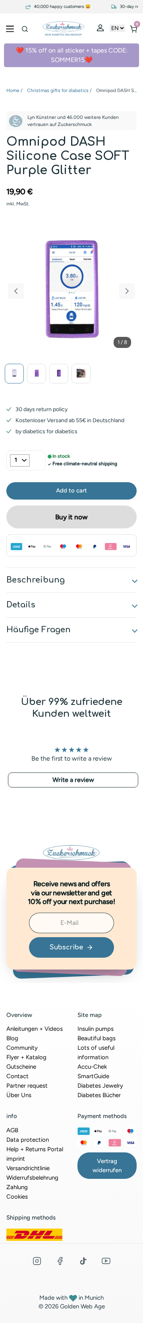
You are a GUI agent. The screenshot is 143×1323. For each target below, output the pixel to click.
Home (12, 90)
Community (22, 1047)
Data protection (27, 1139)
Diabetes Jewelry (100, 1085)
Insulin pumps (95, 1028)
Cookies (17, 1196)
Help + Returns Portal (34, 1149)
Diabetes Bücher (99, 1095)
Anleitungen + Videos (34, 1028)
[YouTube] (106, 1261)
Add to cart (71, 490)
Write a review (73, 780)
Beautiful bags (96, 1038)
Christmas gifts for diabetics (58, 90)
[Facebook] (60, 1261)
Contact (17, 1076)
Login (101, 29)
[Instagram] (37, 1261)
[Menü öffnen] (10, 28)
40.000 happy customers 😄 (57, 6)
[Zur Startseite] (63, 28)
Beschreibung (35, 579)
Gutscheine (21, 1066)
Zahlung (17, 1187)
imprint (15, 1158)
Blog (12, 1038)
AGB (12, 1130)
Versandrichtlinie (28, 1168)
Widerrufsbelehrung (32, 1177)
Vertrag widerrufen (107, 1166)
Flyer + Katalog (26, 1057)
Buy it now (71, 517)
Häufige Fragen (38, 629)
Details (20, 604)
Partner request (27, 1085)
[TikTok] (83, 1261)
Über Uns (18, 1095)
